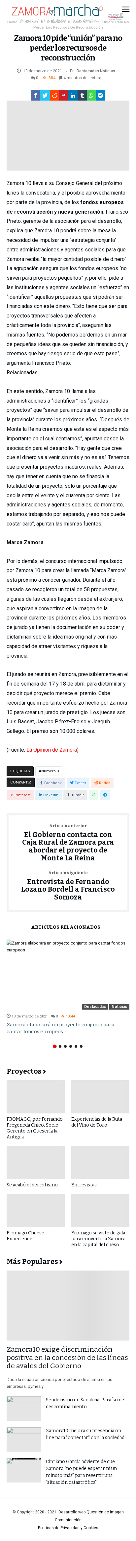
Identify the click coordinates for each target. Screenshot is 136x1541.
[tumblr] (82, 95)
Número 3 (50, 771)
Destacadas (88, 71)
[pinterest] (63, 95)
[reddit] (54, 95)
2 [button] (60, 1046)
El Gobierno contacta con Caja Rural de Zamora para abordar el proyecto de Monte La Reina (68, 843)
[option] (68, 987)
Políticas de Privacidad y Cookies (68, 1528)
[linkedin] (73, 95)
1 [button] (54, 1046)
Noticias (107, 71)
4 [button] (70, 1046)
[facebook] (35, 95)
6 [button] (81, 1046)
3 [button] (65, 1046)
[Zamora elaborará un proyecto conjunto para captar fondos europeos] (68, 975)
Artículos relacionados (65, 927)
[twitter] (45, 95)
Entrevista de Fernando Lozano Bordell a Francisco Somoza (68, 886)
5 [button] (76, 1046)
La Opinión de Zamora (51, 750)
